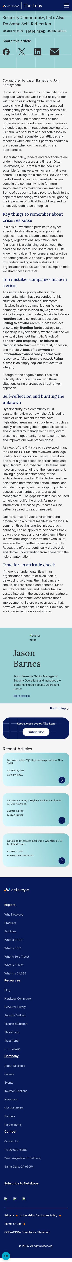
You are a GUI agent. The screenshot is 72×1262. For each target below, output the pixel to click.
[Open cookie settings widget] (6, 1256)
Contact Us (11, 1141)
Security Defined (15, 1015)
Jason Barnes (57, 30)
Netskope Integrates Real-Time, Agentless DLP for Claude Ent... (34, 842)
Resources (12, 980)
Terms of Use (12, 1224)
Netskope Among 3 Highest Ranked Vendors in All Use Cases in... (34, 802)
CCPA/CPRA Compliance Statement (27, 1232)
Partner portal (12, 1124)
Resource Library (15, 1007)
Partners (9, 1116)
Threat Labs (12, 1032)
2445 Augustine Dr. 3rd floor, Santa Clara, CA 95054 (22, 1162)
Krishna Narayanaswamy (20, 855)
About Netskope (14, 1065)
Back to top (58, 708)
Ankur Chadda (15, 775)
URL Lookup (12, 1049)
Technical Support (15, 1024)
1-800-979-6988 (15, 1149)
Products (10, 923)
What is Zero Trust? (16, 956)
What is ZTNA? (14, 965)
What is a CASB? (15, 973)
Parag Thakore (15, 815)
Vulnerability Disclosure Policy (38, 1215)
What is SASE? (14, 940)
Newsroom (11, 1099)
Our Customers (13, 1108)
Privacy (9, 1215)
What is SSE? (12, 948)
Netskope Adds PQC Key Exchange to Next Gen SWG (35, 762)
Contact (10, 1131)
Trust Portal (11, 1040)
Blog (7, 990)
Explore (10, 905)
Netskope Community (18, 998)
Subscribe (36, 732)
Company (11, 1056)
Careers (9, 1074)
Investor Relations (15, 1091)
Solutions (10, 931)
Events (8, 1082)
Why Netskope (13, 914)
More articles (21, 695)
